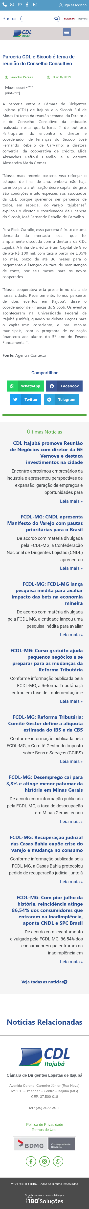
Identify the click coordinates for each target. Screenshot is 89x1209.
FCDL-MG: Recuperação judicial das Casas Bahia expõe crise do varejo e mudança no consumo (46, 843)
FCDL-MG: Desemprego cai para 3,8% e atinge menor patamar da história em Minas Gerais (44, 783)
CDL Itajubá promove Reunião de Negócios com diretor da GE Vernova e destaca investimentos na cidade (46, 452)
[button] (67, 32)
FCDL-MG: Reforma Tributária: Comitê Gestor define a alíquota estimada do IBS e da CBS (45, 723)
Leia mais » (71, 501)
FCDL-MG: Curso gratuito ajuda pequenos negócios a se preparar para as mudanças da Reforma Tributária (46, 660)
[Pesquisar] (56, 19)
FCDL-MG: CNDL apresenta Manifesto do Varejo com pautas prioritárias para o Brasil (45, 522)
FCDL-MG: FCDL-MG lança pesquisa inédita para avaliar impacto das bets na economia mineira (47, 593)
